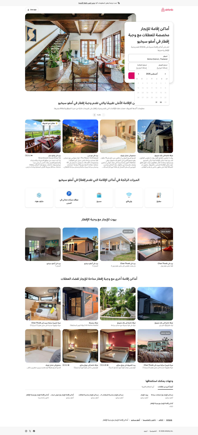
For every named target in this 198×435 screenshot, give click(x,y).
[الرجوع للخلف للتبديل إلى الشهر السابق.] (165, 74)
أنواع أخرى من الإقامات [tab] (165, 387)
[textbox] (159, 68)
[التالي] (94, 115)
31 (156, 102)
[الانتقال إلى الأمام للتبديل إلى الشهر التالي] (138, 74)
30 (161, 102)
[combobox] (148, 59)
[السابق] (103, 115)
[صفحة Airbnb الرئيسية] (167, 9)
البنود (145, 431)
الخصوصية (153, 431)
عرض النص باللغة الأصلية (86, 3)
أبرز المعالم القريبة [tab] (148, 387)
